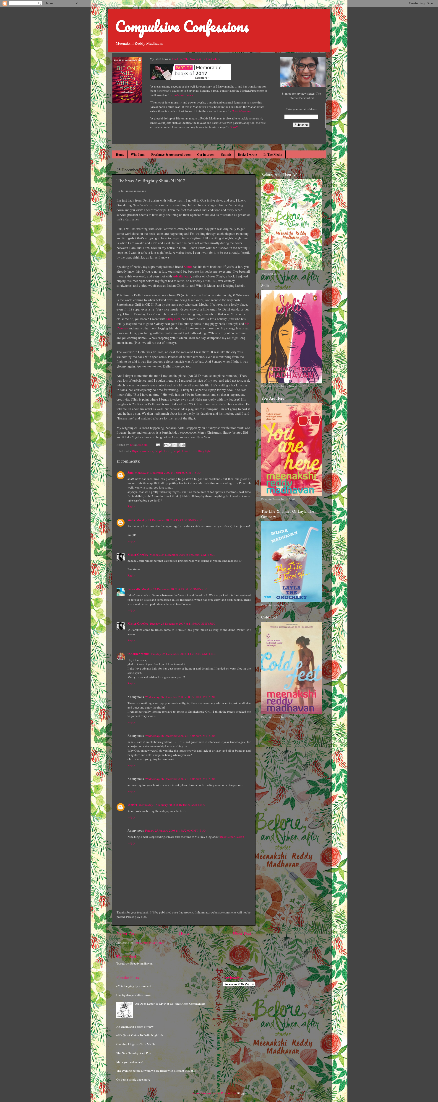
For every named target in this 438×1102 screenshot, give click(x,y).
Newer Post (126, 933)
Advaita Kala (182, 276)
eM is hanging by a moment (133, 986)
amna (131, 520)
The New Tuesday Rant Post (133, 1053)
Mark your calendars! (129, 1062)
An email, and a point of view (135, 1026)
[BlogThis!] (170, 445)
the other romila (138, 654)
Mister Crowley (138, 554)
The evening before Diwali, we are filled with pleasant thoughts (156, 1070)
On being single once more (133, 1079)
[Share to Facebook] (179, 445)
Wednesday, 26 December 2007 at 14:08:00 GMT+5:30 (180, 736)
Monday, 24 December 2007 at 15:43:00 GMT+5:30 (169, 520)
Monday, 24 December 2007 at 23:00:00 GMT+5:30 (174, 589)
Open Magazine (241, 111)
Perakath (134, 589)
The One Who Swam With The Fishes (195, 59)
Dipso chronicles (142, 451)
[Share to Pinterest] (183, 445)
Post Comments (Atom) (149, 943)
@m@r (132, 804)
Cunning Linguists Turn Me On (136, 1044)
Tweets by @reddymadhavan (134, 963)
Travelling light (201, 451)
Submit (226, 154)
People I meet (181, 451)
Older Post (242, 933)
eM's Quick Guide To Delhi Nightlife (139, 1035)
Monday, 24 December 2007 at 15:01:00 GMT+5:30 (168, 473)
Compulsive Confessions (182, 26)
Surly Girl (173, 318)
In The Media (272, 154)
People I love (162, 451)
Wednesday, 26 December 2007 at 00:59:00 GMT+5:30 (180, 697)
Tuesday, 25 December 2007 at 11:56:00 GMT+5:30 (182, 623)
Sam (130, 472)
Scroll (234, 127)
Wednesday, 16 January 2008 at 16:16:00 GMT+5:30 (172, 805)
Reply (131, 506)
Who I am (138, 154)
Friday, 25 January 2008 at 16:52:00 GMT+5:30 (175, 830)
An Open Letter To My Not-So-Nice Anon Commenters (170, 1003)
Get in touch (205, 154)
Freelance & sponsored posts (170, 154)
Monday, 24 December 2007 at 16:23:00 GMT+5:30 (182, 555)
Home (120, 154)
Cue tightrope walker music (133, 995)
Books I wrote (247, 154)
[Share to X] (174, 445)
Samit (188, 266)
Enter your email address (301, 109)
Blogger (242, 1093)
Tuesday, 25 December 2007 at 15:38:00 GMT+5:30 (183, 654)
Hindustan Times (182, 95)
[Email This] (166, 445)
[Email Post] (157, 444)
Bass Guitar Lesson (232, 837)
